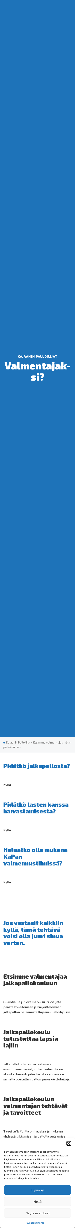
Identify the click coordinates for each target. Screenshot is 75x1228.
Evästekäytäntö (35, 1222)
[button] (69, 1143)
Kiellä (38, 1201)
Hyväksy (37, 1190)
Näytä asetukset (38, 1213)
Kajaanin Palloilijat (18, 742)
